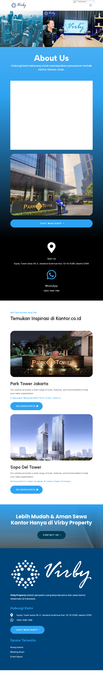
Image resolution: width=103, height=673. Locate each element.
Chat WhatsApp (51, 223)
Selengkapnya (26, 406)
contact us (51, 535)
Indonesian (81, 2)
